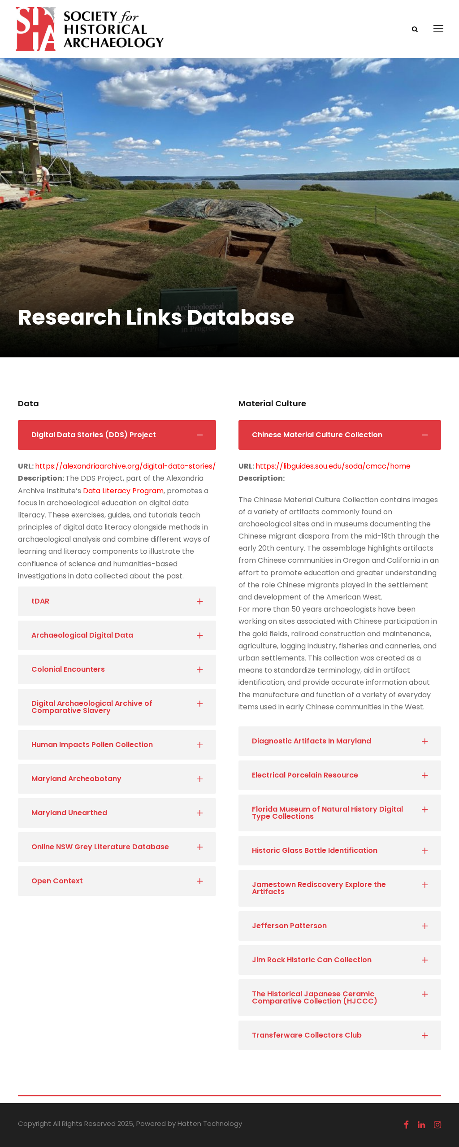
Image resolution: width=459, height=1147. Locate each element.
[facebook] (406, 1125)
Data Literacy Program (123, 491)
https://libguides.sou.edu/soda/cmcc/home (333, 466)
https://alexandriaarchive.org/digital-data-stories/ (125, 466)
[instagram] (437, 1125)
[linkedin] (421, 1125)
